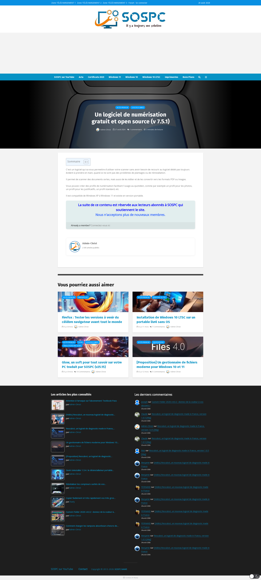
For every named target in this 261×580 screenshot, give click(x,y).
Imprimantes (171, 77)
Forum (131, 2)
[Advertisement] (130, 53)
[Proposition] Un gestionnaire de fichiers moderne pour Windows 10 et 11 (167, 364)
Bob (143, 450)
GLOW (80, 342)
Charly (72, 501)
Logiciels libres (138, 107)
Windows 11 (115, 77)
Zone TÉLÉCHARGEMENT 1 (63, 2)
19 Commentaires (83, 372)
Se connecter (141, 2)
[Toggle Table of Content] (85, 162)
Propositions (158, 342)
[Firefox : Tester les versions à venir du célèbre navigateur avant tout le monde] (93, 301)
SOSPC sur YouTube (64, 77)
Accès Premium (122, 107)
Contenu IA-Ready (131, 578)
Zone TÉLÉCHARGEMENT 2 (89, 2)
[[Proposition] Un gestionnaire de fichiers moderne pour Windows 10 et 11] (168, 346)
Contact (83, 569)
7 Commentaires (158, 327)
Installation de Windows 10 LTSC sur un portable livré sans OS (166, 319)
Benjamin (145, 462)
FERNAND (146, 487)
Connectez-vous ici (100, 225)
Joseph (144, 401)
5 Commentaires (158, 372)
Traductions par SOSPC (72, 346)
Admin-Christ (105, 129)
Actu (81, 77)
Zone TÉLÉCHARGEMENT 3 (115, 2)
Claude (144, 414)
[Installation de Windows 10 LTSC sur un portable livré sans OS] (168, 301)
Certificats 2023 (96, 77)
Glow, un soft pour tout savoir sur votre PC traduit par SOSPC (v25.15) (92, 364)
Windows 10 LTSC (151, 77)
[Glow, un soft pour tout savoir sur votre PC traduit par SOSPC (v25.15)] (93, 346)
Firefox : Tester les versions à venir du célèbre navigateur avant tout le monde (92, 319)
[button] (254, 576)
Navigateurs (83, 297)
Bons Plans (188, 77)
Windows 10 (131, 77)
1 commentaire (136, 129)
